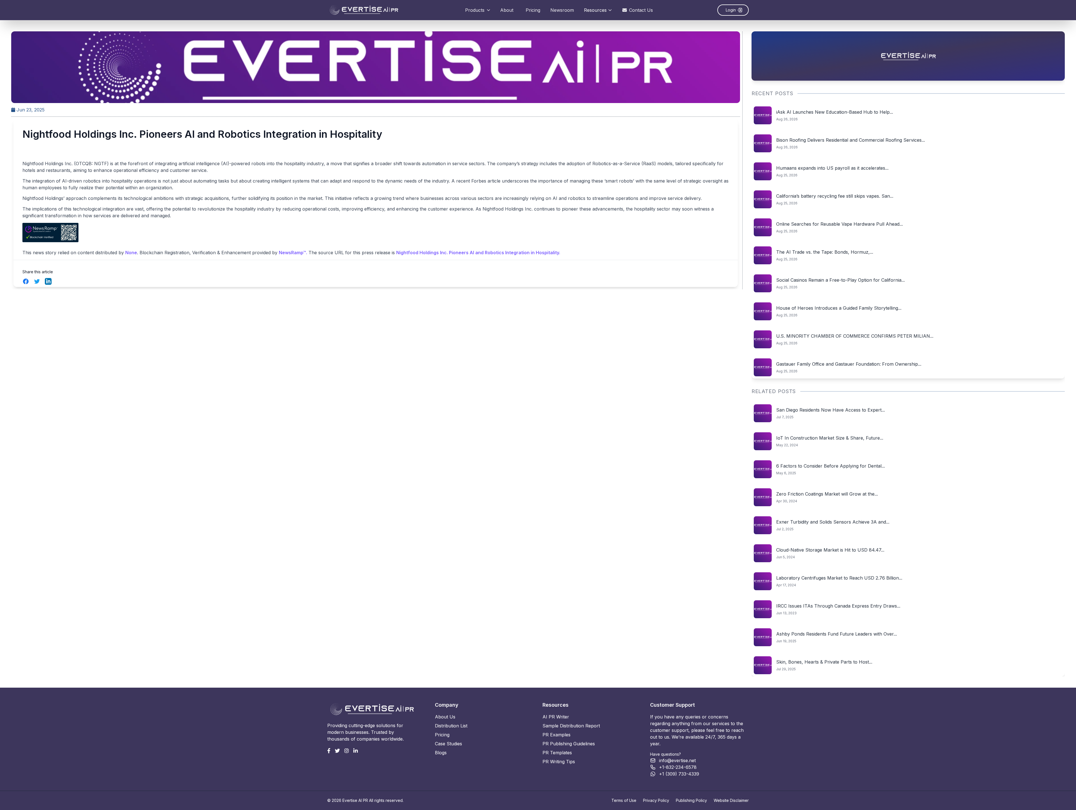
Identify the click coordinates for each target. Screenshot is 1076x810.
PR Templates (557, 752)
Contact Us (641, 10)
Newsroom (562, 10)
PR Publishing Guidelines (568, 743)
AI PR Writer (555, 717)
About (506, 10)
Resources (595, 10)
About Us (445, 717)
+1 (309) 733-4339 (679, 774)
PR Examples (556, 734)
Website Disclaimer (731, 800)
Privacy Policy (656, 800)
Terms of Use (623, 800)
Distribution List (451, 726)
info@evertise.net (677, 760)
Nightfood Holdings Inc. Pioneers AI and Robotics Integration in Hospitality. (478, 252)
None (131, 252)
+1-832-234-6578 (678, 767)
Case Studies (448, 743)
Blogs (441, 752)
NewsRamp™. (293, 252)
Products (474, 10)
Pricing (533, 10)
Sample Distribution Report (571, 726)
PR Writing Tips (558, 761)
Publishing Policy (691, 800)
